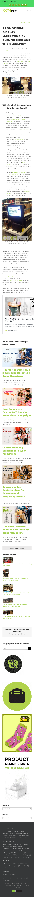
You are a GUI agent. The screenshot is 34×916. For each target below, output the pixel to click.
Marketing (23, 878)
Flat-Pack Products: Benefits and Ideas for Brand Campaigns (15, 529)
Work (12, 841)
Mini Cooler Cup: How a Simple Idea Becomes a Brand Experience (16, 373)
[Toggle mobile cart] (28, 10)
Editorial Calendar (8, 874)
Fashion (5, 866)
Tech (20, 866)
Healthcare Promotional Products (13, 831)
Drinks (13, 864)
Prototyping (6, 848)
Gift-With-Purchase (17, 853)
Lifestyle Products (23, 833)
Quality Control (18, 851)
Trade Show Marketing (21, 857)
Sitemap (19, 885)
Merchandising (7, 880)
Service (5, 868)
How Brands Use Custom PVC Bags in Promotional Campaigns (16, 412)
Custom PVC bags (8, 420)
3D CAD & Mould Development (12, 846)
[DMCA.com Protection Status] (17, 891)
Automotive (6, 864)
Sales (17, 878)
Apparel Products (23, 836)
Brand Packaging (24, 855)
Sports (16, 866)
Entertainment (22, 864)
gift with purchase (12, 51)
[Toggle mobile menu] (31, 10)
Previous (23, 22)
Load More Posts (17, 548)
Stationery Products (9, 836)
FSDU (15, 855)
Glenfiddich (21, 61)
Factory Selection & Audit (20, 848)
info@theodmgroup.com (9, 1)
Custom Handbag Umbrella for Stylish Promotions (14, 450)
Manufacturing (7, 851)
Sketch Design (7, 844)
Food (10, 866)
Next (28, 22)
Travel (26, 866)
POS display (19, 139)
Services (5, 841)
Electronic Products (9, 833)
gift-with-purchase (16, 280)
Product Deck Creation (20, 844)
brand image (25, 130)
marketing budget (8, 276)
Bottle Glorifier (7, 857)
